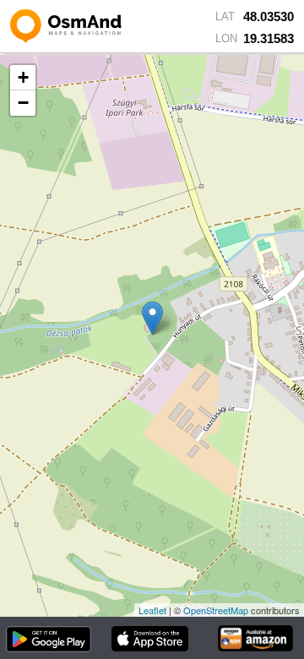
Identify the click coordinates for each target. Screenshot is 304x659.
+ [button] (23, 77)
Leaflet (152, 610)
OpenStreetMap (215, 610)
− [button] (23, 102)
